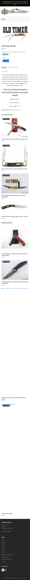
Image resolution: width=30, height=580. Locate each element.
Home (3, 540)
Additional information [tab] (13, 67)
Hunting (4, 547)
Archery (4, 542)
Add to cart (6, 60)
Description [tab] (4, 67)
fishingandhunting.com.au (11, 577)
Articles (4, 552)
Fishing (3, 545)
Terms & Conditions (7, 559)
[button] (27, 11)
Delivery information (7, 554)
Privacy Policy (5, 556)
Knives (3, 549)
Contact (4, 561)
